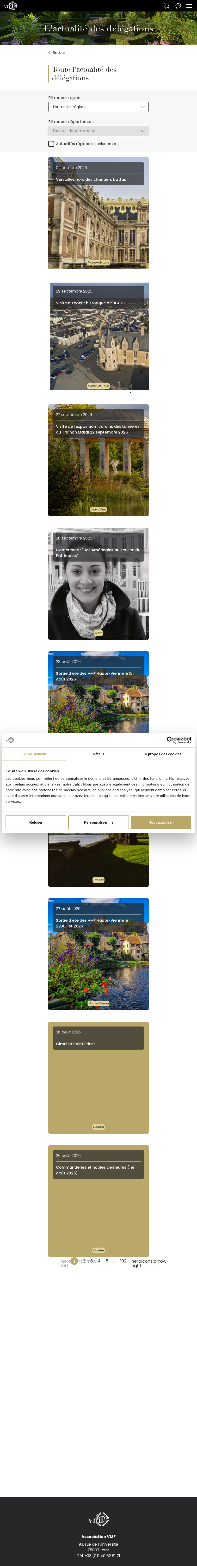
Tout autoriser (161, 822)
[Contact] (178, 5)
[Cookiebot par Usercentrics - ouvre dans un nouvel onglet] (170, 740)
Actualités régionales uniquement (87, 144)
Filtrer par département (71, 121)
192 (123, 1261)
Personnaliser (96, 822)
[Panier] (166, 5)
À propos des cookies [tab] (162, 754)
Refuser (36, 822)
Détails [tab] (99, 754)
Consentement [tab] (34, 754)
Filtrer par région (64, 97)
